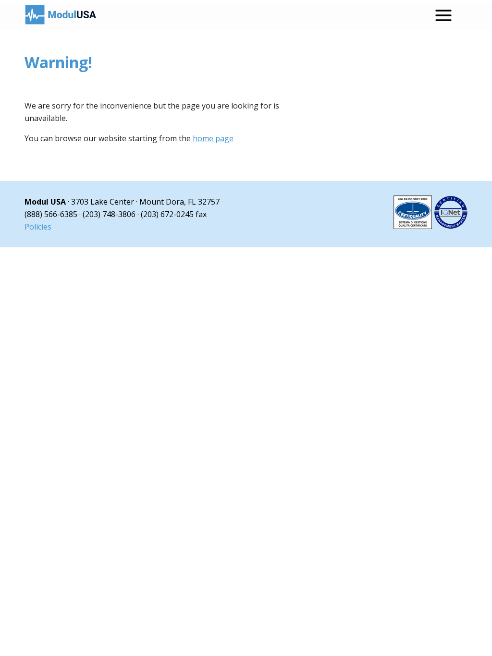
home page (213, 138)
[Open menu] (443, 15)
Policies (38, 226)
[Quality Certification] (430, 226)
